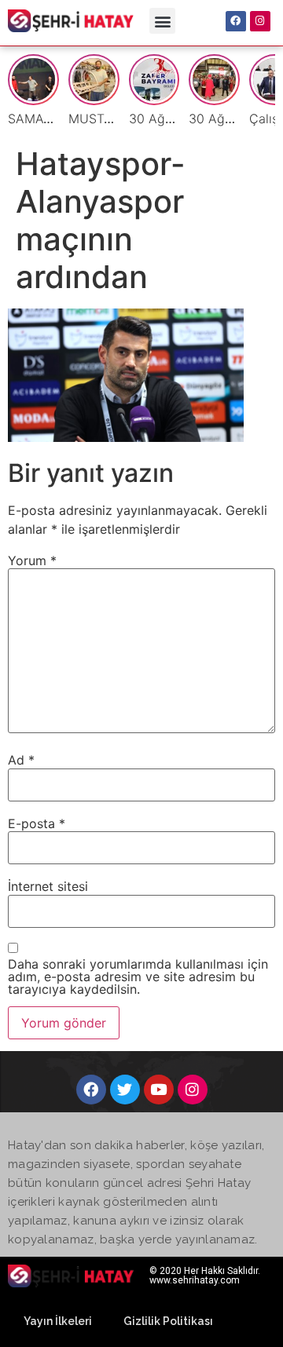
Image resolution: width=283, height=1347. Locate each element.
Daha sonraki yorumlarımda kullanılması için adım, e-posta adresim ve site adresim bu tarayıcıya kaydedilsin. (138, 976)
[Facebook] (236, 21)
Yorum (32, 560)
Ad (21, 760)
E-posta (36, 823)
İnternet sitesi (48, 886)
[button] (162, 21)
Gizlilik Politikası (168, 1321)
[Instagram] (260, 21)
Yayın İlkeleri (58, 1321)
